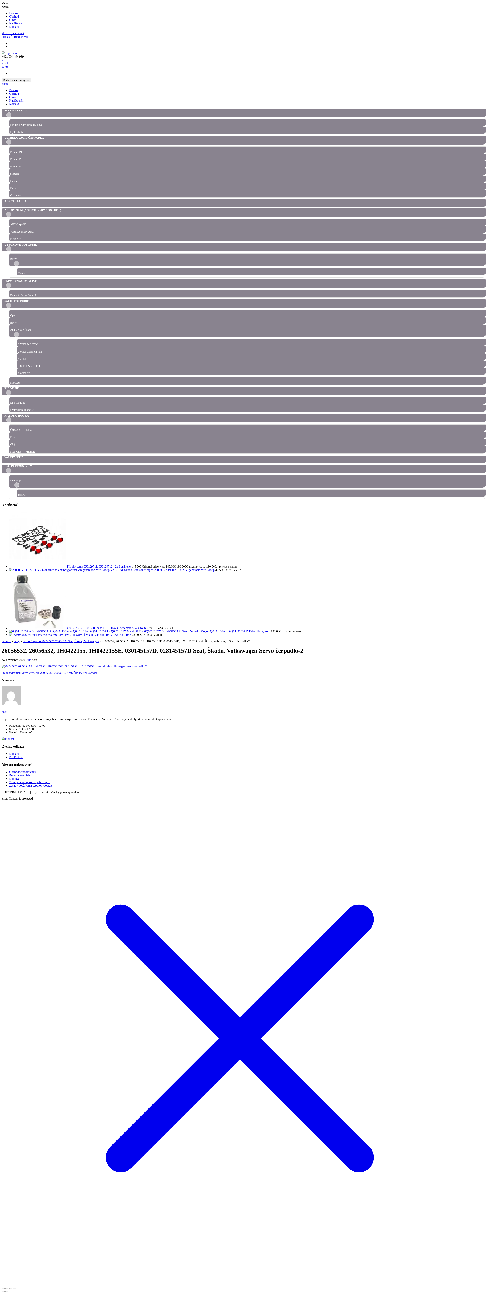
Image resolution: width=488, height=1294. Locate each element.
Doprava (14, 778)
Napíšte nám (16, 23)
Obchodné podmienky (22, 771)
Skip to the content (13, 33)
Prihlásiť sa (16, 757)
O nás (12, 20)
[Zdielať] (10, 1288)
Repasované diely (19, 775)
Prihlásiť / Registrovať (15, 36)
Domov (13, 13)
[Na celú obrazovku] (6, 1288)
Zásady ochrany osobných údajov (29, 782)
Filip (28, 659)
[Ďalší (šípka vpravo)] (6, 1291)
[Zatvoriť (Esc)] (14, 1288)
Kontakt (14, 26)
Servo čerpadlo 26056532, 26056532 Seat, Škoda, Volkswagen (50, 672)
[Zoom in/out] (3, 1288)
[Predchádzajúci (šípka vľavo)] (3, 1291)
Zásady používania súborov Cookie (30, 785)
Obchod (14, 16)
